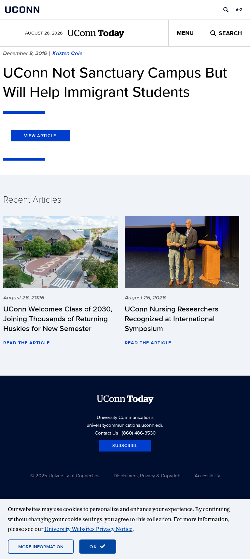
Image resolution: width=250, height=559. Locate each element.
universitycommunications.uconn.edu (125, 425)
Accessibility (207, 475)
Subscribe (125, 445)
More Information (40, 546)
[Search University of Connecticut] (226, 10)
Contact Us (106, 432)
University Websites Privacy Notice (88, 528)
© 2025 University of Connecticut (65, 475)
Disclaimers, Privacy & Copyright (148, 475)
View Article (40, 136)
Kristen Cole (67, 53)
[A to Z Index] (239, 10)
